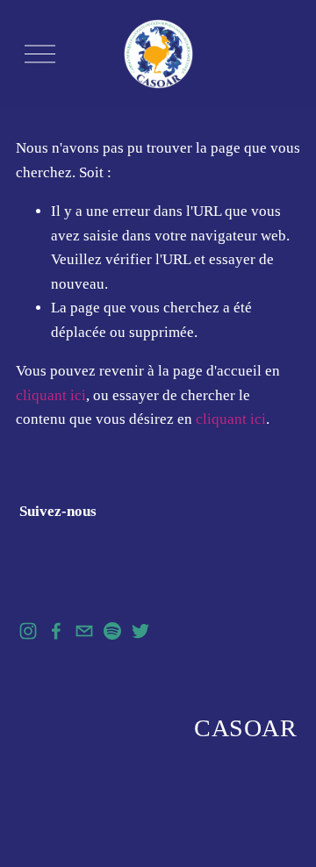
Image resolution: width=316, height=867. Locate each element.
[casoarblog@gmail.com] (84, 631)
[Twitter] (140, 631)
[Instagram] (28, 631)
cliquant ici (51, 395)
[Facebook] (56, 631)
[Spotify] (112, 631)
